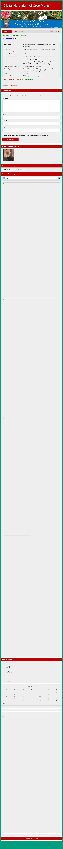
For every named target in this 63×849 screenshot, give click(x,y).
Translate (23, 169)
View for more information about (18, 79)
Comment (6, 98)
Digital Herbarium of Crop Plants (27, 5)
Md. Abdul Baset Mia (18, 31)
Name (5, 114)
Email (5, 120)
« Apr (3, 703)
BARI (9, 85)
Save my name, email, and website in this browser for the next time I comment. (25, 135)
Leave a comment (54, 31)
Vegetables (14, 85)
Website (5, 127)
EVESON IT (35, 838)
